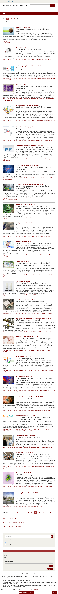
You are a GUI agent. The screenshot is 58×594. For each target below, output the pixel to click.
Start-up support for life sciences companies (31, 495)
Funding (5, 555)
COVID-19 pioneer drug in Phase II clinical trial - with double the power (34, 88)
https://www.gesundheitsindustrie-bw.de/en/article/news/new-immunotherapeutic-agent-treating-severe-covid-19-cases (29, 79)
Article (4, 553)
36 (31, 512)
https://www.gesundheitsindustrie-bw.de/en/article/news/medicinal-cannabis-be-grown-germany (28, 218)
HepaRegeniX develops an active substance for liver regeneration (34, 168)
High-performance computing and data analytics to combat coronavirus (34, 379)
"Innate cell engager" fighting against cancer (31, 359)
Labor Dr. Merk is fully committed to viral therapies (34, 243)
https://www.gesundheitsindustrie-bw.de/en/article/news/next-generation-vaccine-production (27, 140)
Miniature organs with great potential (29, 225)
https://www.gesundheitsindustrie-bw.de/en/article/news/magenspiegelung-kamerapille (26, 410)
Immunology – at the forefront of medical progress (33, 339)
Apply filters (50, 569)
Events (4, 557)
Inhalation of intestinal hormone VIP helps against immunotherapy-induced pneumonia (33, 108)
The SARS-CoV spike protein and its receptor (32, 475)
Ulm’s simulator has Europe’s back (28, 320)
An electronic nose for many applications (30, 302)
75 (15, 19)
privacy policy (35, 589)
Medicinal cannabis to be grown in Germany (31, 206)
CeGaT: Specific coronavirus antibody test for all (33, 263)
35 (28, 512)
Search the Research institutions (12, 526)
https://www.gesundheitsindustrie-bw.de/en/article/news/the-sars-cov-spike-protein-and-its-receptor (27, 487)
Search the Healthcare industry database (14, 522)
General (5, 550)
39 (43, 512)
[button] (52, 562)
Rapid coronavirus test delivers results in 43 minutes (34, 49)
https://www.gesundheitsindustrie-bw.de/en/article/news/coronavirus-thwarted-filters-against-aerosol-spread (28, 159)
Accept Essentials (23, 592)
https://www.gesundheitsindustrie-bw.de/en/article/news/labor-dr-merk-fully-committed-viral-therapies (28, 255)
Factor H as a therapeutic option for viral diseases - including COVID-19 (33, 187)
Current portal (9, 543)
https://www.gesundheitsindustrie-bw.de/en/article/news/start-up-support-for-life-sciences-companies (27, 507)
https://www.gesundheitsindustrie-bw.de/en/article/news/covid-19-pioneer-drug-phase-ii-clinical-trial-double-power (28, 99)
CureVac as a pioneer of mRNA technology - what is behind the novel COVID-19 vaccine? (34, 418)
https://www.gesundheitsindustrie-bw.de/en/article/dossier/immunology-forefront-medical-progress (27, 350)
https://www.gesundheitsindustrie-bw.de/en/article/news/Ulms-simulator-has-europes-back (27, 331)
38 (39, 512)
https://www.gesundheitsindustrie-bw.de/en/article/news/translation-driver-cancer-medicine (27, 447)
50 (11, 19)
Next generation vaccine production (28, 129)
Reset (51, 566)
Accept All (31, 592)
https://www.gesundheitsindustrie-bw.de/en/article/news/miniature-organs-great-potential (27, 236)
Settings (55, 592)
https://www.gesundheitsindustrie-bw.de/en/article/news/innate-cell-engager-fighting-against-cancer (28, 370)
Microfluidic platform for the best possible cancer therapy (33, 30)
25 (8, 19)
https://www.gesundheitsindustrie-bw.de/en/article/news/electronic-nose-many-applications (27, 313)
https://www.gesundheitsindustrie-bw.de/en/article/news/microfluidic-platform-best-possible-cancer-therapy (27, 41)
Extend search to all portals (11, 518)
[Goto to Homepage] (15, 5)
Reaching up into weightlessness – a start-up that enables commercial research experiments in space (33, 455)
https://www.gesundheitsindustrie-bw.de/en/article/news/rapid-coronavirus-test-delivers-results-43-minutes (28, 60)
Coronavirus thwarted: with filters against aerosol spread (35, 147)
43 (50, 512)
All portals (8, 544)
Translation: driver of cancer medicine (29, 438)
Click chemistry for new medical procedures (31, 283)
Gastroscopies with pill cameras (27, 399)
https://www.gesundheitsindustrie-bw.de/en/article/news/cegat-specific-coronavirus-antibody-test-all (29, 275)
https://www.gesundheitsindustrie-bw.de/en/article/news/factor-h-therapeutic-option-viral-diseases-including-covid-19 (27, 198)
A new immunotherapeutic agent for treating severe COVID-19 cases (34, 69)
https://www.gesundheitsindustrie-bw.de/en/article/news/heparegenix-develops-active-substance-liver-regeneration (29, 178)
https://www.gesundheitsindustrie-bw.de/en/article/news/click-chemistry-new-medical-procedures (29, 295)
